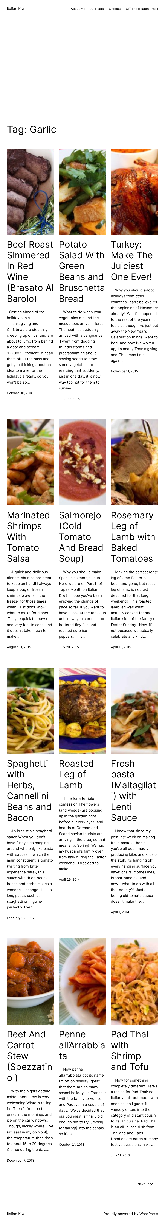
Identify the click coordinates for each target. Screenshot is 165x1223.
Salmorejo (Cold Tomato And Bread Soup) (81, 537)
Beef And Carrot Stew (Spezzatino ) (29, 1056)
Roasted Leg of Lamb (76, 774)
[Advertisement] (82, 75)
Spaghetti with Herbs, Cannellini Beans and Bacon (29, 790)
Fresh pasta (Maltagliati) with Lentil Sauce (133, 790)
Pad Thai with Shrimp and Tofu (129, 1050)
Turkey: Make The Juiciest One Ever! (132, 260)
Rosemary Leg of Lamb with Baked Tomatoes (133, 537)
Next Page (148, 1184)
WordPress (148, 1214)
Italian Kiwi (16, 8)
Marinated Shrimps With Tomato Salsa (28, 537)
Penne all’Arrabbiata (82, 1045)
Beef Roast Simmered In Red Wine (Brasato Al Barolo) (30, 271)
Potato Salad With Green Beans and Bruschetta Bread (82, 271)
